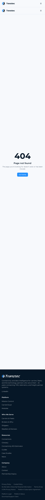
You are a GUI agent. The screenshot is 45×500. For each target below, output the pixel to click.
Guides (4, 450)
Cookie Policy (18, 484)
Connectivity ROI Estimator (12, 446)
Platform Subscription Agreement (29, 489)
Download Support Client (10, 496)
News (4, 457)
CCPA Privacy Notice (9, 489)
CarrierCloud (6, 405)
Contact (5, 470)
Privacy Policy (6, 484)
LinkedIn (5, 391)
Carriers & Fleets (8, 418)
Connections (6, 439)
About (4, 467)
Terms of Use (38, 487)
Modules (5, 408)
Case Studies (6, 453)
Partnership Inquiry (9, 474)
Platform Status (19, 494)
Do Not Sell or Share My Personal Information (17, 487)
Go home (22, 175)
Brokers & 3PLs (7, 422)
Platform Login (7, 494)
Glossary (5, 443)
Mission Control (8, 401)
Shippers (5, 425)
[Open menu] (40, 3)
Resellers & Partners (9, 429)
